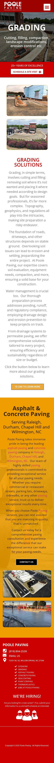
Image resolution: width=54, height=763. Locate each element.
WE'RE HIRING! (27, 696)
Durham (15, 456)
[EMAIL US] (4, 655)
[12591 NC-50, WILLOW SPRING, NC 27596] (5, 660)
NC (26, 461)
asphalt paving (17, 448)
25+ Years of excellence (27, 65)
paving (35, 465)
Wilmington (14, 461)
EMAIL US (14, 656)
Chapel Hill (29, 456)
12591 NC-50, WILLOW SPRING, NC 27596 (26, 660)
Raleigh (39, 452)
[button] (47, 7)
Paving (43, 510)
